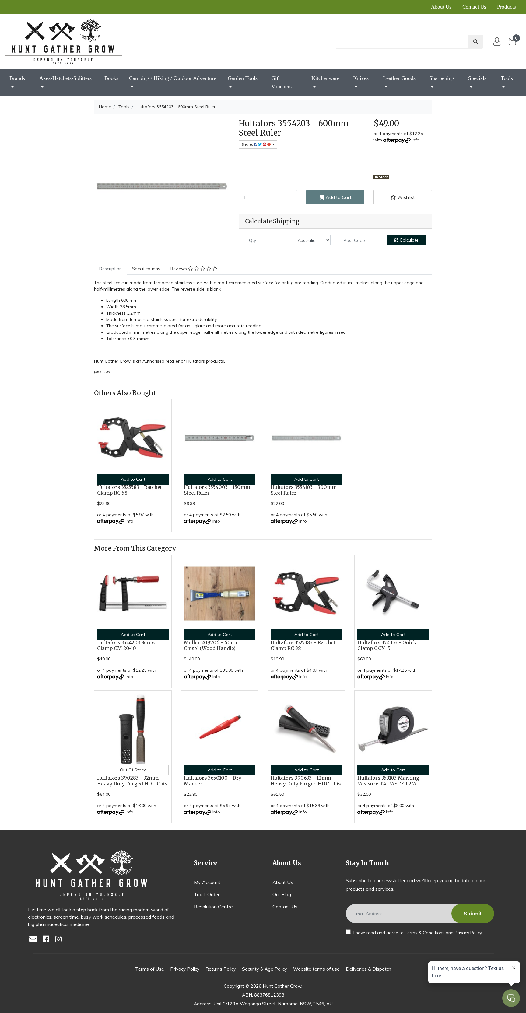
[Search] (476, 42)
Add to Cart (338, 197)
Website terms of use (316, 969)
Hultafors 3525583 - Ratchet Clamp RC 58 (129, 490)
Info (415, 140)
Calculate (408, 240)
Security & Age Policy (264, 969)
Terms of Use (149, 969)
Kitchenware (325, 78)
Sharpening (441, 78)
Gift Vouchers (281, 82)
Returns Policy (220, 969)
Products (506, 7)
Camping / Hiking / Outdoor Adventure (172, 78)
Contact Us (474, 7)
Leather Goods (399, 78)
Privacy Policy (468, 932)
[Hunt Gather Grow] (63, 41)
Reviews (179, 268)
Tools (507, 78)
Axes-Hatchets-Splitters (65, 78)
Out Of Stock (133, 770)
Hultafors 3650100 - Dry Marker (212, 781)
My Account (207, 882)
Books (111, 78)
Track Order (206, 894)
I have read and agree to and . (417, 932)
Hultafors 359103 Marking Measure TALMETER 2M (388, 781)
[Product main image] (162, 186)
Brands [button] (17, 78)
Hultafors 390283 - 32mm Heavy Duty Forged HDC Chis (132, 781)
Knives (361, 78)
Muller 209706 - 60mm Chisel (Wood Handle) (212, 645)
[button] (402, 197)
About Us (441, 7)
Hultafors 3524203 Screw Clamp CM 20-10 (126, 645)
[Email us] (34, 939)
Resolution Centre (213, 906)
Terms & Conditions (424, 932)
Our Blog (281, 894)
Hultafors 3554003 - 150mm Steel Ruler (217, 490)
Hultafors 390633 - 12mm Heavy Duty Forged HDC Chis (306, 781)
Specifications (146, 268)
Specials (477, 78)
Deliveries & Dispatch (368, 969)
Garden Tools (243, 78)
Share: (247, 144)
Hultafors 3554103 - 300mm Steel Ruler (304, 490)
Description (110, 268)
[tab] (110, 269)
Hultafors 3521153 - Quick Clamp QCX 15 (386, 645)
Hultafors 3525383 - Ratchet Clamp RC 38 (303, 645)
